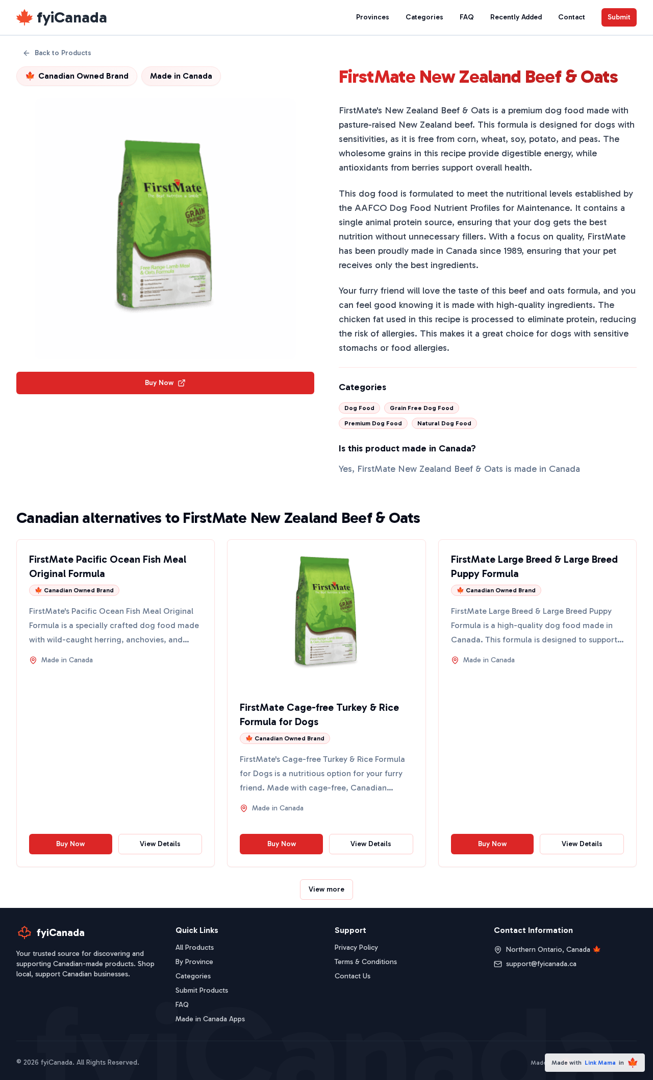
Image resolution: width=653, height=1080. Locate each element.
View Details (160, 843)
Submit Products (201, 990)
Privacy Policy (356, 947)
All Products (194, 947)
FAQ (467, 17)
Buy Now (159, 382)
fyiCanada (72, 17)
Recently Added (516, 17)
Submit (619, 17)
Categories (424, 17)
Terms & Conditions (366, 961)
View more (326, 889)
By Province (194, 961)
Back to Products (63, 53)
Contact (571, 17)
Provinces (372, 17)
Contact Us (352, 976)
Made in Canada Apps (210, 1019)
